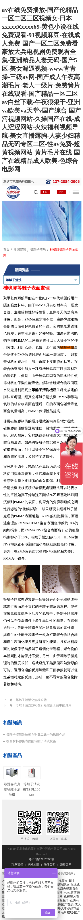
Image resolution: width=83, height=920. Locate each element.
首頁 (6, 249)
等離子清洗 (38, 249)
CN (45, 192)
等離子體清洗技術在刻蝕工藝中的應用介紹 (35, 734)
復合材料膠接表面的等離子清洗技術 (31, 741)
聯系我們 (17, 864)
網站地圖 (33, 864)
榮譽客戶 (65, 864)
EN (61, 192)
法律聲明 (49, 864)
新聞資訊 (20, 249)
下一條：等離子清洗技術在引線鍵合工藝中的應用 (37, 705)
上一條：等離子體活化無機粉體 (25, 700)
